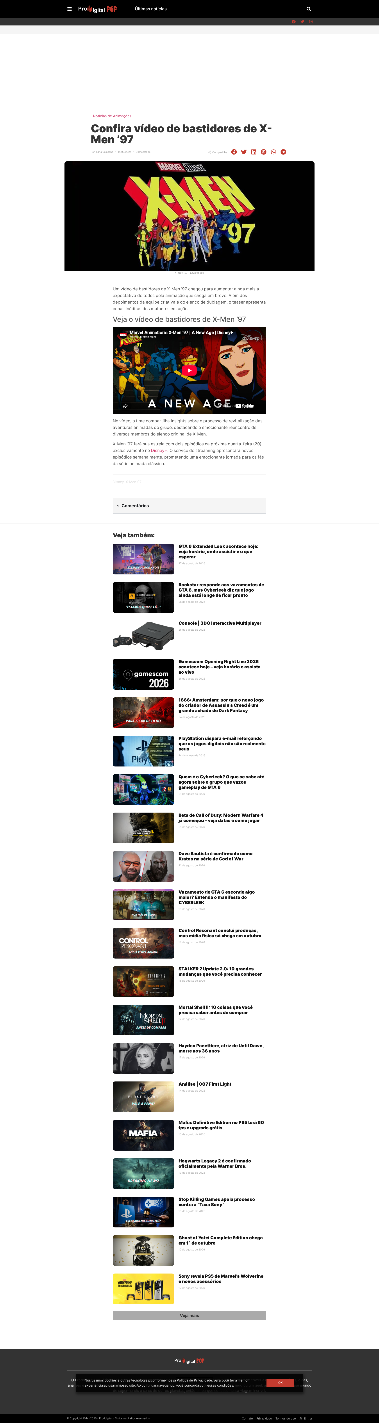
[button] (308, 9)
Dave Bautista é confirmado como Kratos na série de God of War (216, 856)
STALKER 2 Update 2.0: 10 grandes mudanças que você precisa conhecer (220, 971)
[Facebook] (293, 21)
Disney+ (159, 450)
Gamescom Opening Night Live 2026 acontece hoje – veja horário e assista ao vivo (220, 667)
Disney (118, 482)
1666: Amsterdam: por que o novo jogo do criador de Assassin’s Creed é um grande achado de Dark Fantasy (221, 705)
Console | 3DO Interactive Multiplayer (220, 623)
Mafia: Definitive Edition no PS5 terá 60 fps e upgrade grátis (221, 1125)
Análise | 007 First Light (205, 1084)
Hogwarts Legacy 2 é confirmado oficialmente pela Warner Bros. (215, 1163)
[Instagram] (311, 21)
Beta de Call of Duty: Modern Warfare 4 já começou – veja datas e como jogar (221, 818)
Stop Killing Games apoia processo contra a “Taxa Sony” (217, 1202)
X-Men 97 (133, 482)
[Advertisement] (189, 67)
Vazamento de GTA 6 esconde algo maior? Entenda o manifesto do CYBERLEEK (217, 897)
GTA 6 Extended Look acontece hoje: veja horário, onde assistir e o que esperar (218, 551)
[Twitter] (302, 21)
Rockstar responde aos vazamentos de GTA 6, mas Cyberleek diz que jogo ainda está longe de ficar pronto (221, 590)
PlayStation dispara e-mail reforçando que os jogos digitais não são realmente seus (222, 744)
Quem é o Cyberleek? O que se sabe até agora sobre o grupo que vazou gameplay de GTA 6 (221, 782)
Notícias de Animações (112, 116)
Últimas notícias (151, 8)
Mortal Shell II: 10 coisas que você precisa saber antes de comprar (216, 1010)
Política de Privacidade (194, 1380)
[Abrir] (69, 9)
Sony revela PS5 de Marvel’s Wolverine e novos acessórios (221, 1279)
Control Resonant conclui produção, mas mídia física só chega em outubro (220, 933)
